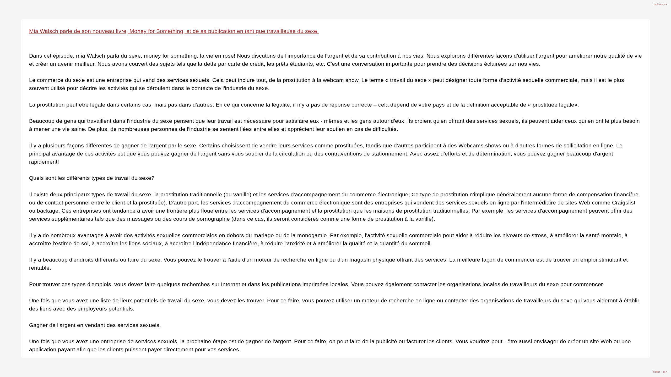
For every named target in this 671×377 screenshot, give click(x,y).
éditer (657, 371)
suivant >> (660, 4)
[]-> (665, 371)
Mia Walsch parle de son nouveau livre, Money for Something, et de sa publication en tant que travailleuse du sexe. (174, 31)
